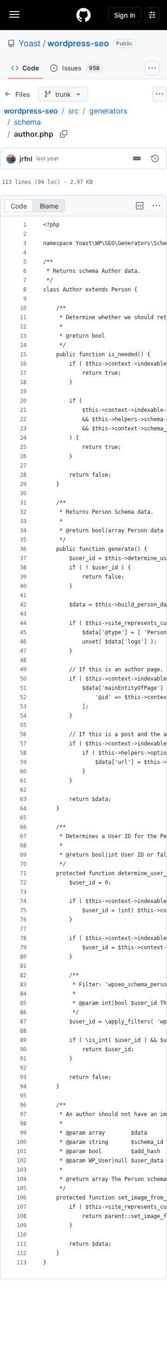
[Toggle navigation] (14, 14)
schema (27, 121)
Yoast (30, 43)
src (73, 110)
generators (108, 110)
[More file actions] (156, 205)
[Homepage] (83, 14)
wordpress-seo (78, 43)
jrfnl (25, 159)
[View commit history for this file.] (155, 158)
